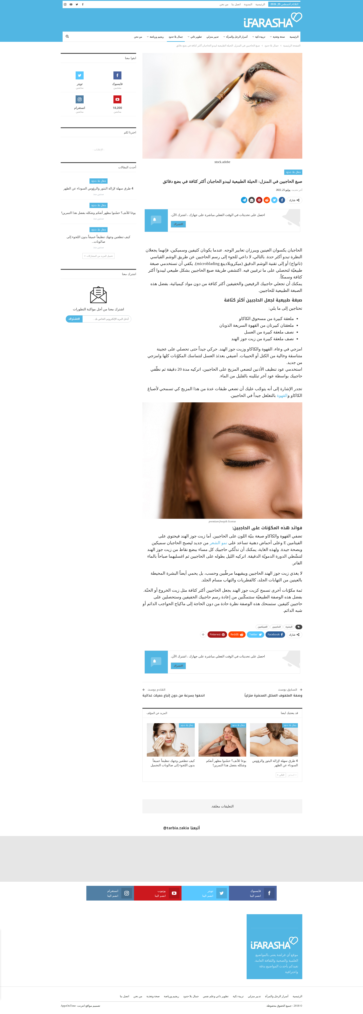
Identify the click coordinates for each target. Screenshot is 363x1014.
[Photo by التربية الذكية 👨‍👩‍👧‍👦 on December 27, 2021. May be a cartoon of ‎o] (68, 858)
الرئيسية (260, 4)
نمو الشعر (218, 542)
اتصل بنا (236, 4)
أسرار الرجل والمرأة (236, 36)
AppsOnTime (68, 1005)
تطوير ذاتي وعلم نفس (216, 996)
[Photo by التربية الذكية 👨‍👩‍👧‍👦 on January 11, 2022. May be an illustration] (340, 858)
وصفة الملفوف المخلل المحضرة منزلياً (273, 695)
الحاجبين (276, 627)
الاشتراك (178, 224)
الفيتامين (262, 627)
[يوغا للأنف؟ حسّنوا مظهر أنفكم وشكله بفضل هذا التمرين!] (222, 740)
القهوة (282, 395)
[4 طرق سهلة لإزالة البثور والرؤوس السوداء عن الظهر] (274, 740)
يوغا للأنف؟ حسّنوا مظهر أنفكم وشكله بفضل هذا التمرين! (98, 213)
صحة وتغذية (279, 36)
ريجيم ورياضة (157, 36)
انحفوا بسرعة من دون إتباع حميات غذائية (173, 695)
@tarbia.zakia (176, 828)
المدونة (248, 4)
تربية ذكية (260, 36)
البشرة (288, 627)
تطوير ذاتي (196, 36)
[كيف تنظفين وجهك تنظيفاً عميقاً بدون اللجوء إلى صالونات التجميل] (171, 740)
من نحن (224, 4)
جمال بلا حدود (176, 36)
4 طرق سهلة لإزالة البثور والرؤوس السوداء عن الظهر (98, 188)
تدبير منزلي (212, 36)
